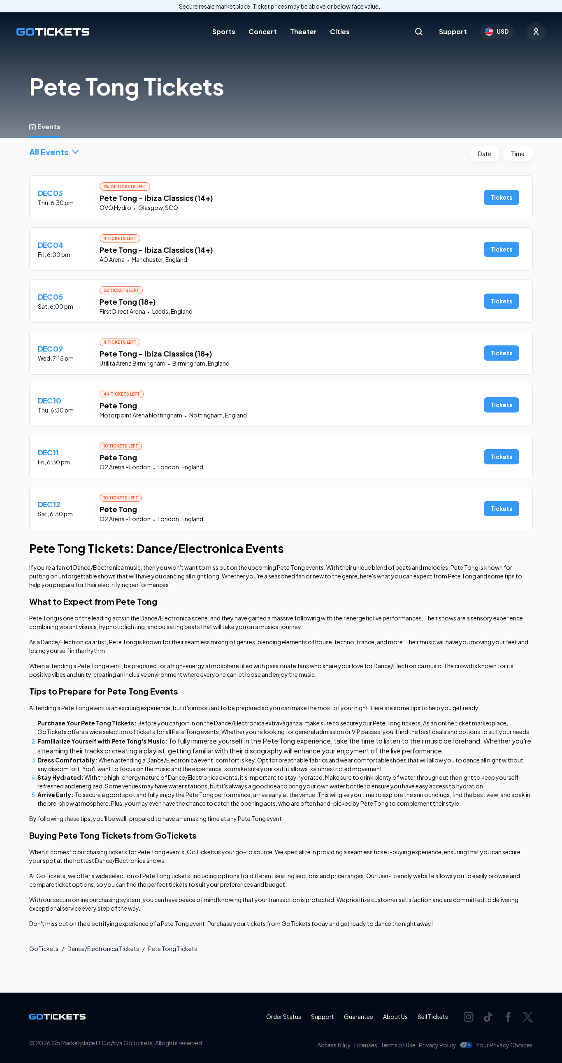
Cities (340, 31)
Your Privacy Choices (504, 1045)
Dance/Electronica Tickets (103, 948)
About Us (395, 1016)
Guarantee (358, 1016)
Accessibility (334, 1045)
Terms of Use (398, 1045)
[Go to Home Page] (52, 32)
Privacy (437, 1045)
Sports (223, 31)
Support (453, 31)
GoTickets (43, 948)
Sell (433, 1016)
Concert (262, 31)
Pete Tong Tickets (172, 948)
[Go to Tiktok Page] (488, 1017)
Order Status (283, 1016)
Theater (303, 31)
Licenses (365, 1045)
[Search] (419, 32)
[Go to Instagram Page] (469, 1017)
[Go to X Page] (528, 1017)
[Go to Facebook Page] (508, 1017)
